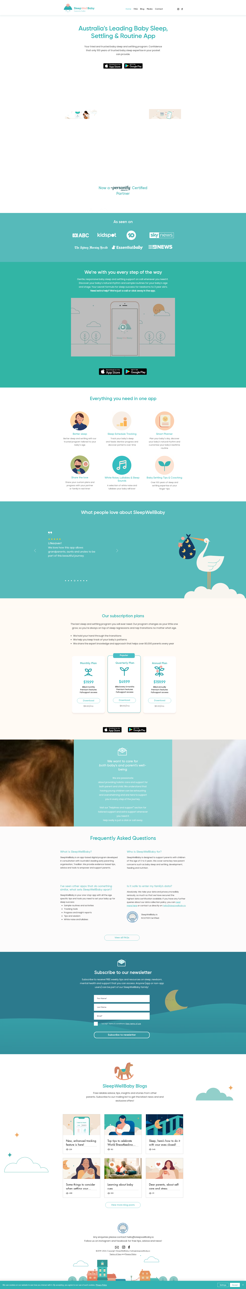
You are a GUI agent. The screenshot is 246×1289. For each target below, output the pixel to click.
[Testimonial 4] (74, 580)
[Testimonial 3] (71, 580)
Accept (235, 1285)
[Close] (242, 1285)
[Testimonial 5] (77, 580)
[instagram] (178, 9)
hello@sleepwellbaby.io (174, 905)
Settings (223, 1285)
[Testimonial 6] (83, 580)
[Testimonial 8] (80, 580)
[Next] (117, 551)
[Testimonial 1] (65, 580)
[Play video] (123, 327)
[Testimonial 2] (68, 580)
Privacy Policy (101, 1285)
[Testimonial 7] (86, 580)
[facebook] (182, 9)
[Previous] (35, 551)
